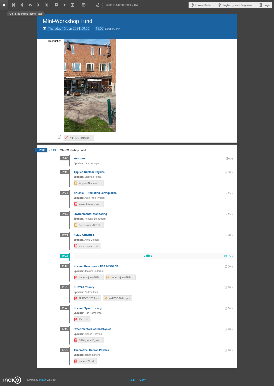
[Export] (74, 5)
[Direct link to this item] (88, 150)
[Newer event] (38, 5)
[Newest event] (46, 5)
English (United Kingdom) (237, 5)
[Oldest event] (14, 5)
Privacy (141, 380)
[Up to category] (30, 5)
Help (132, 380)
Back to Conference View (122, 5)
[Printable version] (56, 5)
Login (267, 5)
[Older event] (22, 5)
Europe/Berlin (203, 5)
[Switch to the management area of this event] (97, 5)
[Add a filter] (64, 5)
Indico (42, 380)
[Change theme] (85, 5)
